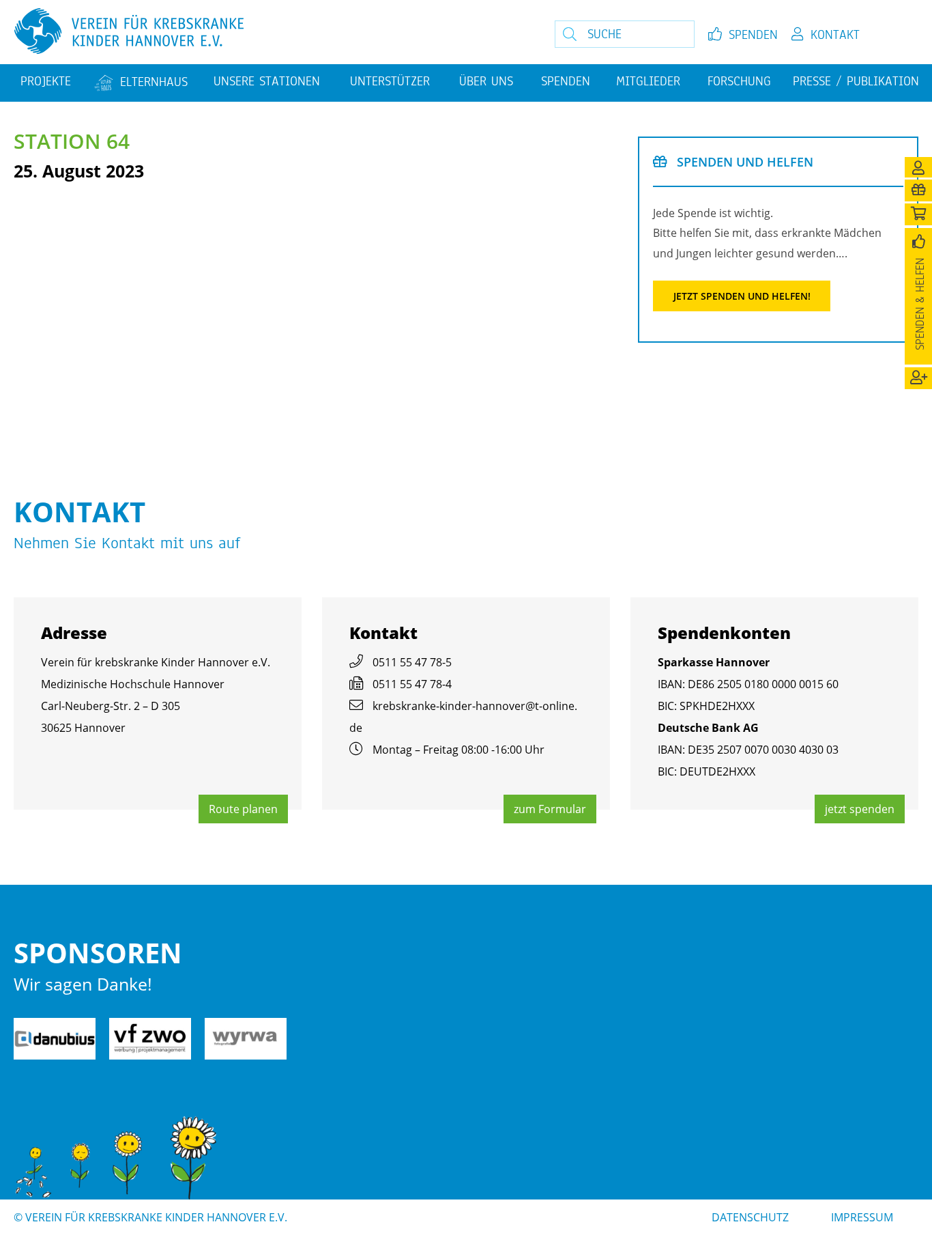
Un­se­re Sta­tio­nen (267, 81)
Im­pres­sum (862, 1217)
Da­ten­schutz (750, 1217)
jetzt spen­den (859, 809)
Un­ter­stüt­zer (390, 81)
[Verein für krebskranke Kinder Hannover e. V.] (255, 32)
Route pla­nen (243, 809)
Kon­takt (835, 35)
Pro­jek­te (45, 81)
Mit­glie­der (648, 81)
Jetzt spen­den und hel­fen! (742, 295)
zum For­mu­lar (550, 809)
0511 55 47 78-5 (412, 662)
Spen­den (753, 35)
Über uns (486, 81)
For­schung (739, 81)
